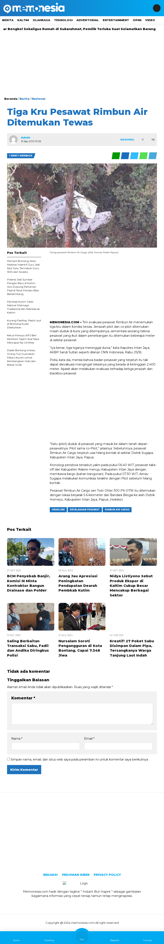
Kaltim (23, 20)
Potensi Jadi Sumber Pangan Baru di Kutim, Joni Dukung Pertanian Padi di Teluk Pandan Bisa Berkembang (23, 286)
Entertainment (116, 20)
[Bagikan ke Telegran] (152, 155)
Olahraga (41, 20)
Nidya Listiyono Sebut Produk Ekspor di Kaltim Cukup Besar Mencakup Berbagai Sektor (131, 585)
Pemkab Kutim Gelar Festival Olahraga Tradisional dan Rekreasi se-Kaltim (24, 307)
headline (58, 509)
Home (16, 940)
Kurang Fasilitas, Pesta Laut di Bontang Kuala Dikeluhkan (24, 324)
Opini (137, 20)
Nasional (38, 98)
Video (150, 20)
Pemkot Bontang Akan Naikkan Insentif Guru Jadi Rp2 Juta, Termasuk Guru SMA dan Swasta (23, 266)
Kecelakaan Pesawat (85, 509)
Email (89, 738)
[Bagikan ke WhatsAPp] (143, 155)
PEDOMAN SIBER (75, 875)
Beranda (11, 98)
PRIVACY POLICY (107, 875)
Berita (7, 20)
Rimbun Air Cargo (117, 509)
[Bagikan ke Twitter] (134, 155)
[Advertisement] (82, 64)
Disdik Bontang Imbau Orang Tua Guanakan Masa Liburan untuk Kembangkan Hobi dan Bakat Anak (21, 357)
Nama (16, 738)
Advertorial (87, 20)
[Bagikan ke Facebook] (125, 155)
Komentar (23, 698)
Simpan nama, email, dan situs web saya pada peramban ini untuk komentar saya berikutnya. (80, 759)
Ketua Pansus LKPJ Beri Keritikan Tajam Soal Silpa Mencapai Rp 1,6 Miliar (23, 339)
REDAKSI (50, 875)
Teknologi (63, 20)
